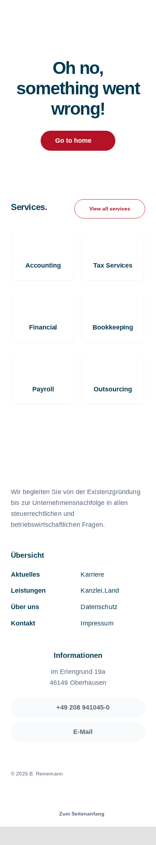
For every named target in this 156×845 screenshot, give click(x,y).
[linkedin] (90, 794)
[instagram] (78, 794)
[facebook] (65, 794)
